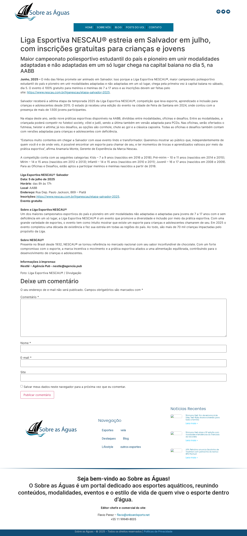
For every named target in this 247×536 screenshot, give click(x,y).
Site (23, 372)
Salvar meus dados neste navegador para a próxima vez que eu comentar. (75, 386)
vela (123, 430)
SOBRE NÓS (104, 27)
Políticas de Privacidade (158, 531)
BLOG (118, 27)
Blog (126, 438)
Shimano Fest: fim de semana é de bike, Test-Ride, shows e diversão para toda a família (203, 417)
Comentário (29, 297)
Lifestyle (107, 447)
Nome (25, 342)
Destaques (109, 438)
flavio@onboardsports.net (133, 515)
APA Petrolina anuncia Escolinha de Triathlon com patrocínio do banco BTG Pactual (202, 451)
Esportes (107, 430)
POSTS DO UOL (135, 27)
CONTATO (155, 27)
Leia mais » (192, 423)
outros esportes (130, 447)
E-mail (25, 357)
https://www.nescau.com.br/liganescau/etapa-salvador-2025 (68, 92)
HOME (89, 27)
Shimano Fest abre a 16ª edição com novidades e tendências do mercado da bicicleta (203, 434)
